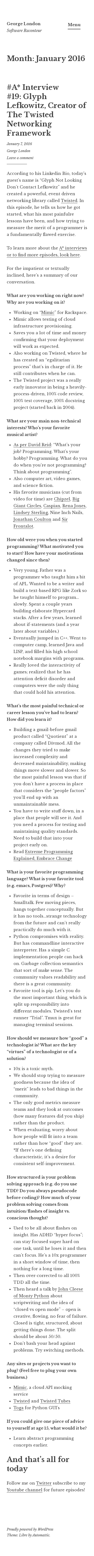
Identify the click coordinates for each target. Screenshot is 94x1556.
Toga (18, 1407)
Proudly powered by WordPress (30, 1529)
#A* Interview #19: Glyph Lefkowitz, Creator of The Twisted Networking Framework (46, 110)
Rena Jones (74, 505)
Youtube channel (24, 1489)
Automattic (40, 1535)
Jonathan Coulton (32, 519)
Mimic (47, 312)
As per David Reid (32, 444)
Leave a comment (20, 158)
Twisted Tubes (55, 1401)
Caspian (51, 505)
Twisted (69, 200)
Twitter (44, 1483)
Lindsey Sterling (30, 512)
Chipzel (62, 499)
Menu (74, 24)
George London (23, 23)
